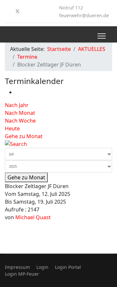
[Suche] (58, 144)
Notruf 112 (71, 8)
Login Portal (68, 267)
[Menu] (102, 36)
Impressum (17, 267)
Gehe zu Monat (24, 136)
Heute (12, 128)
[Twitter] (17, 11)
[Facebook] (7, 11)
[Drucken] (17, 92)
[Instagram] (28, 11)
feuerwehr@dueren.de (84, 15)
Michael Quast (33, 217)
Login (42, 267)
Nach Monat (20, 112)
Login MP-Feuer (22, 274)
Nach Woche (20, 120)
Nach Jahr (17, 105)
